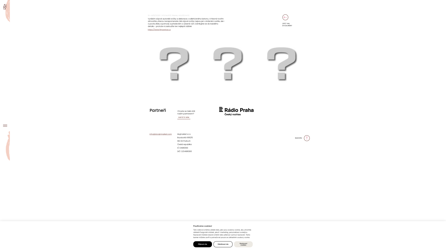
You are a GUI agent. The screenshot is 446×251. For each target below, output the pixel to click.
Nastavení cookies (243, 244)
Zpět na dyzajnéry (287, 25)
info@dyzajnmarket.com (161, 134)
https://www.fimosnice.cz (159, 29)
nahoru (299, 138)
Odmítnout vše (223, 244)
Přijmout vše (202, 244)
